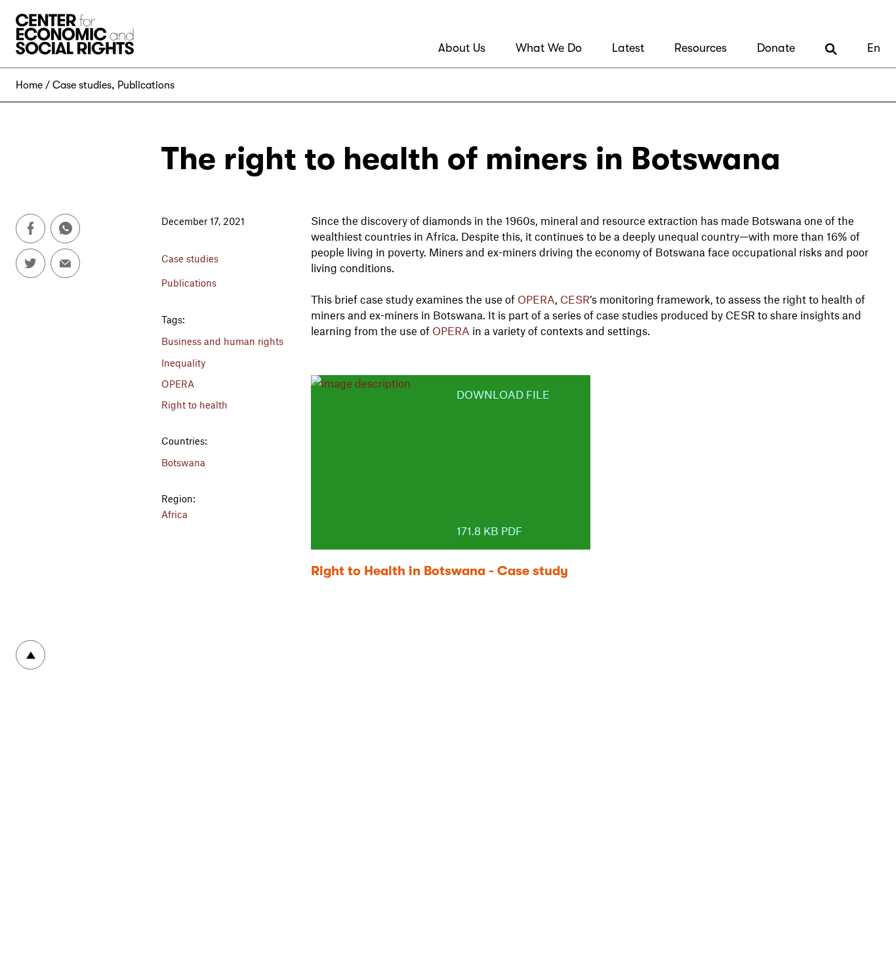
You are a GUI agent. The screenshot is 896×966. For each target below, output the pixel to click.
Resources (700, 47)
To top (30, 655)
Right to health (194, 405)
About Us (461, 47)
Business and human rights (222, 341)
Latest (628, 47)
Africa (174, 514)
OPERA (177, 384)
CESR (575, 299)
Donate (776, 47)
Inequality (183, 363)
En (873, 47)
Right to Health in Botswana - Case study (439, 570)
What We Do (549, 47)
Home (29, 85)
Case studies (82, 85)
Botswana (183, 462)
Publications (145, 85)
